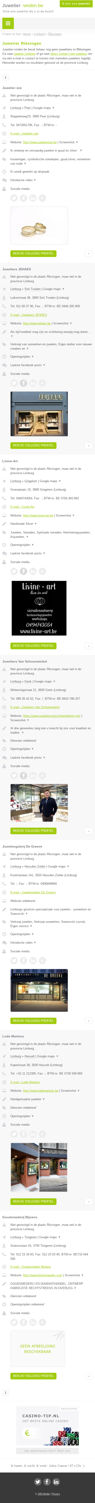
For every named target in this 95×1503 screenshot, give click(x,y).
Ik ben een (76, 3)
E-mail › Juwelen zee (24, 133)
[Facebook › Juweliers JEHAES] (23, 383)
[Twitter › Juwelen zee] (14, 198)
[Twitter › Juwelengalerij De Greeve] (14, 960)
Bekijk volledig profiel (33, 253)
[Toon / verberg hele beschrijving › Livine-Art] (51, 524)
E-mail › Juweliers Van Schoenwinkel (34, 707)
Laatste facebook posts (28, 365)
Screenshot (68, 142)
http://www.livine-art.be (38, 515)
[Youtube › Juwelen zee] (42, 198)
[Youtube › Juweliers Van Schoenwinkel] (42, 775)
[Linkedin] (56, 1482)
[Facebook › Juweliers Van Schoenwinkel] (23, 775)
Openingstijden (22, 356)
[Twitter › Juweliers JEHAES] (14, 383)
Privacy (56, 1493)
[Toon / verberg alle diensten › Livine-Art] (51, 534)
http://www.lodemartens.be (40, 1090)
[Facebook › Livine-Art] (23, 571)
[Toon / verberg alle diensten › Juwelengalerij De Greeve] (51, 924)
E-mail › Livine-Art (22, 506)
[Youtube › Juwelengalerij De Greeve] (42, 960)
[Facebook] (47, 1482)
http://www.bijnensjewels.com (42, 1275)
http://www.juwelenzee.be (40, 142)
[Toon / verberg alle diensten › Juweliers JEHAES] (51, 346)
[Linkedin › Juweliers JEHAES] (33, 383)
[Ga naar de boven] (89, 253)
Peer (27, 108)
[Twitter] (38, 1482)
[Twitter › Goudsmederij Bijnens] (14, 1322)
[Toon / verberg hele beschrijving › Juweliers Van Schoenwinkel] (51, 730)
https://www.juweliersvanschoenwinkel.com (51, 716)
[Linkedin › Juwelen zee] (33, 198)
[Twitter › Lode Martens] (14, 1134)
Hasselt (29, 1056)
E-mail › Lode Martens (25, 1082)
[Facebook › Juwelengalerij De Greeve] (23, 960)
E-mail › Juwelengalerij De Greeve (33, 892)
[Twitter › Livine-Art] (14, 571)
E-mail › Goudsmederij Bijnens (30, 1266)
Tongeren (30, 1237)
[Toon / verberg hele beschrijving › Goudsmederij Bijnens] (51, 1286)
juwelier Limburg (24, 53)
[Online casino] (47, 1408)
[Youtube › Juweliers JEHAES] (42, 383)
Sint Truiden (32, 289)
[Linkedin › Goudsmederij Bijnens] (33, 1322)
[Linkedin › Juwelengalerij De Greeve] (33, 960)
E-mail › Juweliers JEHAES (28, 315)
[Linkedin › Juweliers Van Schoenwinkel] (33, 775)
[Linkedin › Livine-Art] (33, 571)
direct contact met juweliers (68, 53)
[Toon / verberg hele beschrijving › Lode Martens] (51, 1099)
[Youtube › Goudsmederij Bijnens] (42, 1322)
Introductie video (23, 180)
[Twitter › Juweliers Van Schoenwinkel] (14, 775)
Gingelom (30, 481)
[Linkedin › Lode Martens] (33, 1134)
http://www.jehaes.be (37, 323)
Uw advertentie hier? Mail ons (47, 1451)
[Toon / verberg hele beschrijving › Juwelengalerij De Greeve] (51, 911)
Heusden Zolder (34, 866)
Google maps (44, 108)
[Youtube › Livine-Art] (42, 571)
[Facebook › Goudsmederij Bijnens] (23, 1322)
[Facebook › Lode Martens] (23, 1134)
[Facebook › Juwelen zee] (23, 198)
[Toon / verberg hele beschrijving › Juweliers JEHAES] (51, 334)
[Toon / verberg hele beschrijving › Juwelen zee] (51, 150)
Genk (28, 681)
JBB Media (44, 1493)
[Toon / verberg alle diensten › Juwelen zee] (51, 161)
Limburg (15, 108)
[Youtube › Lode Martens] (42, 1134)
